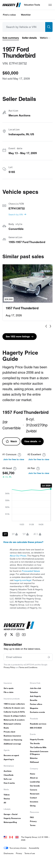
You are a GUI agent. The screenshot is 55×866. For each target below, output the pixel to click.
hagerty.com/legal (22, 580)
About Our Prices (18, 555)
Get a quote (9, 688)
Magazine (34, 708)
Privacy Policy (9, 667)
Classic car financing (13, 740)
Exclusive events (37, 712)
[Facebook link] (5, 634)
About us (34, 778)
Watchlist (26, 14)
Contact (33, 798)
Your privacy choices (17, 848)
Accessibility (34, 848)
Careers (33, 790)
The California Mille (38, 747)
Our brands (35, 786)
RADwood (34, 762)
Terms (32, 825)
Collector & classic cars (14, 708)
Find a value (9, 14)
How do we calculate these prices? (23, 542)
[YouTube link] (24, 634)
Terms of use (29, 853)
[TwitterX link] (12, 634)
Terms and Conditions (28, 667)
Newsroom (34, 794)
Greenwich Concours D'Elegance (39, 752)
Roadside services (38, 724)
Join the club (35, 688)
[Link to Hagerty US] (5, 837)
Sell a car (8, 779)
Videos (7, 795)
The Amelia (35, 743)
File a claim (8, 692)
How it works (9, 783)
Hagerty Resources (12, 818)
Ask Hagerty (35, 696)
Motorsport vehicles (12, 724)
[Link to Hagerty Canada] (11, 837)
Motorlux (34, 758)
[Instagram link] (18, 634)
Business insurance (12, 736)
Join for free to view (13, 459)
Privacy (33, 821)
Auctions (7, 771)
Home (32, 774)
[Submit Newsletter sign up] (49, 657)
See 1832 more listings (18, 336)
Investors (34, 802)
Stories (7, 799)
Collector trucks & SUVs (14, 712)
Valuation (34, 692)
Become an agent (11, 755)
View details (30, 441)
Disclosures (8, 853)
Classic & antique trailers (15, 716)
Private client (9, 732)
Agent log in (9, 759)
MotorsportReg (10, 822)
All (5, 803)
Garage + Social (10, 814)
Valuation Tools (32, 5)
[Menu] (50, 5)
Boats (6, 728)
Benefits (33, 700)
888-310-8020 (36, 728)
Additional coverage (12, 744)
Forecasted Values (31, 571)
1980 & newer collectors (14, 704)
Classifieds (8, 775)
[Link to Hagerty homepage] (19, 626)
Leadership (35, 782)
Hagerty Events (37, 739)
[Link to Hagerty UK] (17, 837)
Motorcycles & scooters (14, 720)
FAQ (32, 817)
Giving (32, 806)
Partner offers (36, 704)
